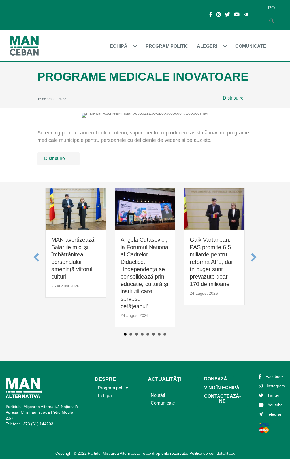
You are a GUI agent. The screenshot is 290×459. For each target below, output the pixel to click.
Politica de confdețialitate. (212, 453)
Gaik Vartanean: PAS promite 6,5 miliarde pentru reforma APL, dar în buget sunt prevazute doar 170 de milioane (211, 262)
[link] (125, 46)
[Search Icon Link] (272, 21)
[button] (237, 98)
